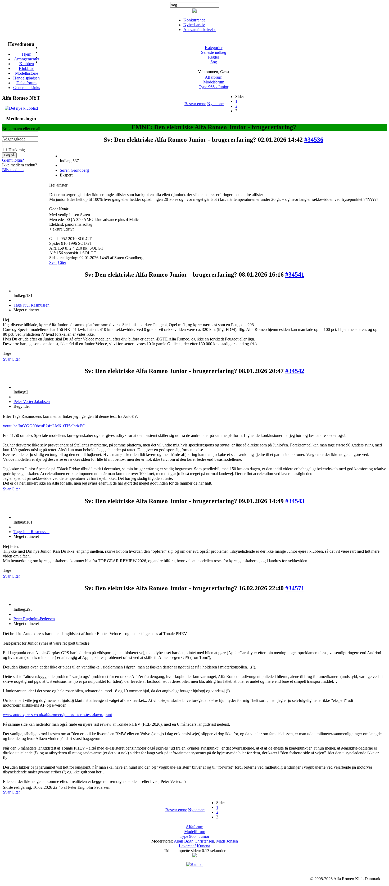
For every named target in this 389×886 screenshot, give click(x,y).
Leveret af (187, 846)
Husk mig (16, 150)
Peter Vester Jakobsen (31, 401)
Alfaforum (213, 77)
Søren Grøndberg (74, 170)
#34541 (294, 274)
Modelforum (213, 82)
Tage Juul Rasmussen (31, 305)
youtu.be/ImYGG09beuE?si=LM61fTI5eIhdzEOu (45, 426)
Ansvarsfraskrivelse (199, 29)
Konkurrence (194, 20)
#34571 (294, 588)
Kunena (203, 846)
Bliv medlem (13, 169)
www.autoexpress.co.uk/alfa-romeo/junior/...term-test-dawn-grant (57, 714)
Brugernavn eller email (21, 128)
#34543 (294, 501)
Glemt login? (13, 160)
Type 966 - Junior (213, 87)
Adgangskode (13, 139)
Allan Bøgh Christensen (194, 841)
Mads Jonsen (227, 841)
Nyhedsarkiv (194, 25)
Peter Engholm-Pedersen (34, 619)
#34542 (294, 370)
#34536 (313, 139)
